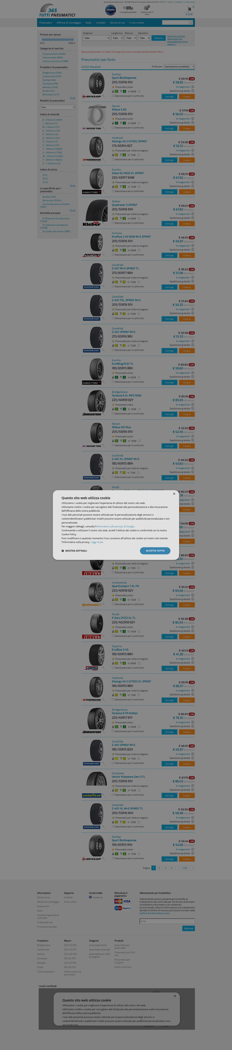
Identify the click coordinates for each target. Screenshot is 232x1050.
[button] (74, 551)
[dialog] (116, 525)
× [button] (174, 494)
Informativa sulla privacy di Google (115, 526)
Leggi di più (97, 542)
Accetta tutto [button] (155, 550)
